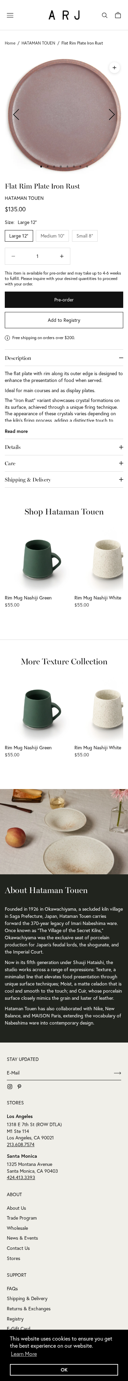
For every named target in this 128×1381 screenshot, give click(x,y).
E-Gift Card (18, 1329)
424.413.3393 (21, 1177)
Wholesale (17, 1228)
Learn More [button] (24, 1353)
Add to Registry (64, 320)
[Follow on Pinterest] (19, 1087)
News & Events (22, 1238)
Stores (13, 1258)
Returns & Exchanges (29, 1309)
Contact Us (18, 1248)
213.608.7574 (20, 1144)
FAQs (12, 1289)
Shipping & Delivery (27, 1298)
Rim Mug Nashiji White (97, 598)
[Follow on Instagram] (10, 1087)
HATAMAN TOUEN (24, 198)
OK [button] (64, 1369)
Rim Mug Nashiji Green (28, 598)
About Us (16, 1208)
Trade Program (22, 1218)
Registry (15, 1319)
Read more (16, 431)
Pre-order (64, 300)
